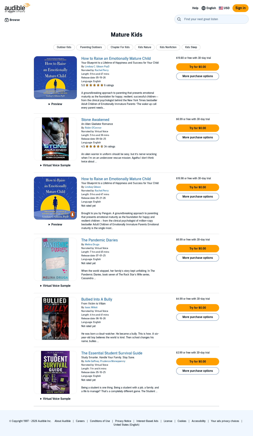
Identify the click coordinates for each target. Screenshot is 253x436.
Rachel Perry (102, 70)
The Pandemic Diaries (99, 240)
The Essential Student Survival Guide (111, 353)
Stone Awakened (95, 120)
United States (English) (126, 424)
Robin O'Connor (93, 127)
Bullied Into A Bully (96, 299)
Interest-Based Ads (147, 421)
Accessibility (199, 421)
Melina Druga (92, 244)
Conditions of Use (100, 421)
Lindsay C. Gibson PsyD (97, 66)
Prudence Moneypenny (112, 361)
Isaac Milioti (91, 307)
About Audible (63, 421)
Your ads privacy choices (225, 421)
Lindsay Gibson (93, 187)
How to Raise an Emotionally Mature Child (116, 58)
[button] (64, 47)
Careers (80, 421)
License (168, 421)
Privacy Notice (123, 421)
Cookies (182, 421)
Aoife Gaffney (92, 361)
